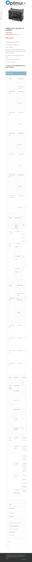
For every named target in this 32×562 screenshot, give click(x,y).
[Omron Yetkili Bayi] (16, 3)
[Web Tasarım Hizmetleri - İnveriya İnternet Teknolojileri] (23, 560)
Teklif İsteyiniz (9, 38)
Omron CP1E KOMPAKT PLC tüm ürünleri (15, 66)
